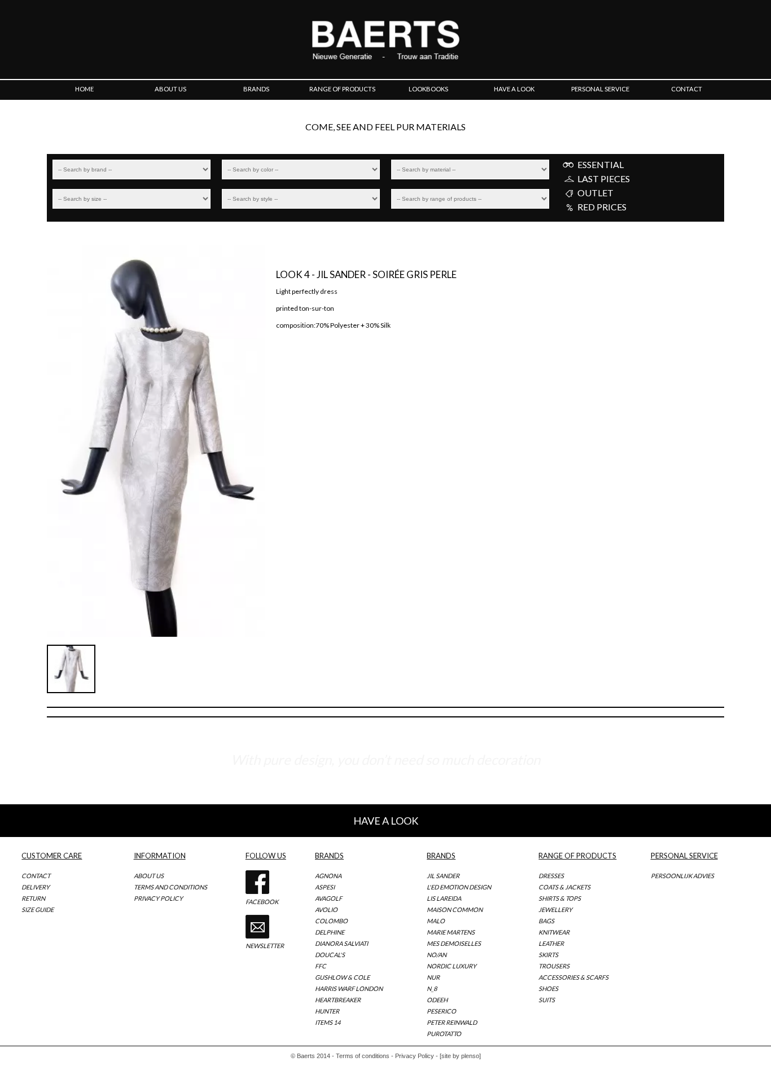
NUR (433, 977)
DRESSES (551, 875)
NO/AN (436, 954)
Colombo (331, 920)
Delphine (329, 932)
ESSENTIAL (600, 165)
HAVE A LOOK (385, 820)
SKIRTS (548, 954)
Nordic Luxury (451, 966)
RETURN (33, 898)
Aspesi (325, 887)
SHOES (548, 988)
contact (686, 89)
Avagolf (328, 898)
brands (256, 89)
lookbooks (428, 89)
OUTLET (595, 193)
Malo (436, 920)
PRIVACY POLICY (158, 898)
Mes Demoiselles (454, 943)
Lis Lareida (444, 898)
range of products (342, 89)
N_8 (432, 988)
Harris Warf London (349, 988)
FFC (320, 966)
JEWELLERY (555, 909)
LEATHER (551, 943)
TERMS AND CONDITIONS (170, 887)
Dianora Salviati (341, 943)
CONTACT (35, 875)
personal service (600, 89)
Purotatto (444, 1033)
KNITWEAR (554, 932)
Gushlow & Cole (342, 977)
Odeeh (437, 999)
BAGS (546, 920)
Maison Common (455, 909)
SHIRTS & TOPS (559, 898)
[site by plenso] (460, 1055)
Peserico (441, 1011)
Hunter (327, 1011)
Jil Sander (443, 875)
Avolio (326, 909)
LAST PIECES (603, 179)
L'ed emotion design (459, 887)
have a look (514, 89)
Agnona (328, 875)
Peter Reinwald (452, 1022)
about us (170, 89)
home (84, 89)
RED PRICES (602, 207)
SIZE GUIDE (37, 909)
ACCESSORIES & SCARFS (573, 977)
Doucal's (330, 954)
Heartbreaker (338, 999)
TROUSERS (554, 966)
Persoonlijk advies (682, 875)
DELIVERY (35, 887)
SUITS (546, 999)
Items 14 (327, 1022)
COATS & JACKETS (564, 887)
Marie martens (451, 932)
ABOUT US (149, 875)
